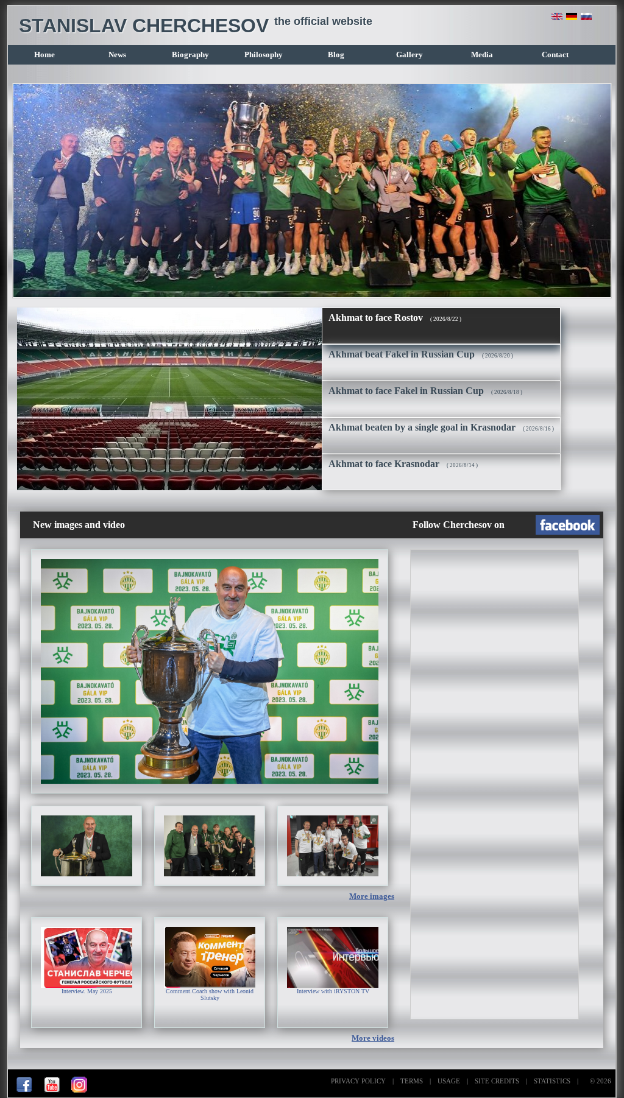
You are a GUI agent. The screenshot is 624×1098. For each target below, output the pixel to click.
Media (482, 55)
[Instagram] (79, 1090)
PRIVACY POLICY (358, 1081)
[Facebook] (24, 1090)
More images (371, 896)
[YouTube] (52, 1090)
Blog (336, 55)
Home (44, 55)
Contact (555, 55)
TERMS (411, 1081)
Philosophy (263, 55)
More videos (373, 1038)
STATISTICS (552, 1081)
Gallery (409, 55)
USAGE (449, 1081)
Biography (190, 55)
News (117, 55)
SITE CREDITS (497, 1081)
